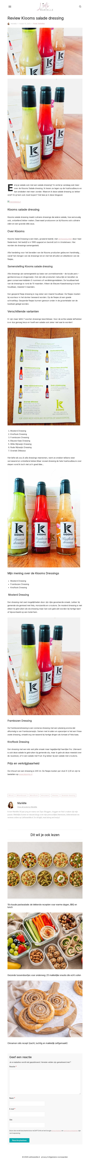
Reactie (13, 1067)
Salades (41, 24)
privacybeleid (56, 1131)
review (55, 795)
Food (35, 24)
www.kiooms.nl (25, 774)
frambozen (22, 795)
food (11, 795)
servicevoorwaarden (71, 1131)
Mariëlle (14, 24)
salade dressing (69, 795)
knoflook (34, 795)
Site (10, 1120)
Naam (12, 1098)
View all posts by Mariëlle (27, 807)
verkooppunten (65, 239)
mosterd (45, 795)
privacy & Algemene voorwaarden (54, 1157)
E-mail (12, 1109)
